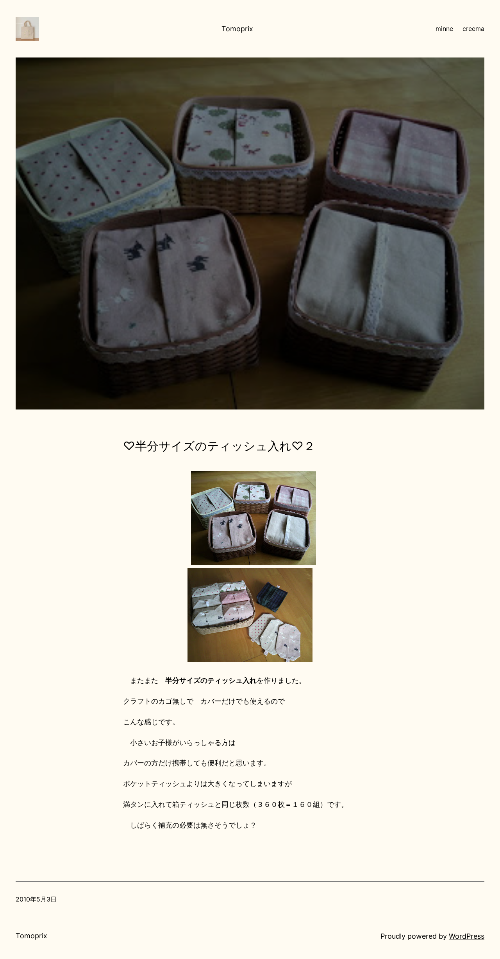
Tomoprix (237, 29)
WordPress (466, 936)
